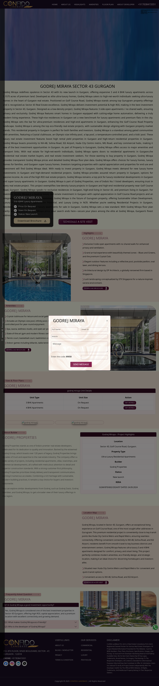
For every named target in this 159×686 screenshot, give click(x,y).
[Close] (107, 320)
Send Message (81, 364)
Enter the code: (61, 356)
